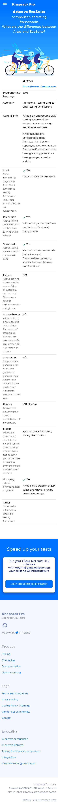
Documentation (11, 666)
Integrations (9, 757)
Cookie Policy (10, 705)
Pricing (6, 654)
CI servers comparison (15, 739)
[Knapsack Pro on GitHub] (5, 625)
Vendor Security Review (16, 712)
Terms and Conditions (15, 693)
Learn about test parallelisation (29, 584)
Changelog (8, 660)
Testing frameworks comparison (21, 751)
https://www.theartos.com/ (40, 86)
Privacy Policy (10, 699)
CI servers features (12, 745)
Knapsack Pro (23, 4)
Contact (6, 718)
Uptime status (10, 672)
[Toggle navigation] (4, 4)
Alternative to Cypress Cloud (18, 763)
